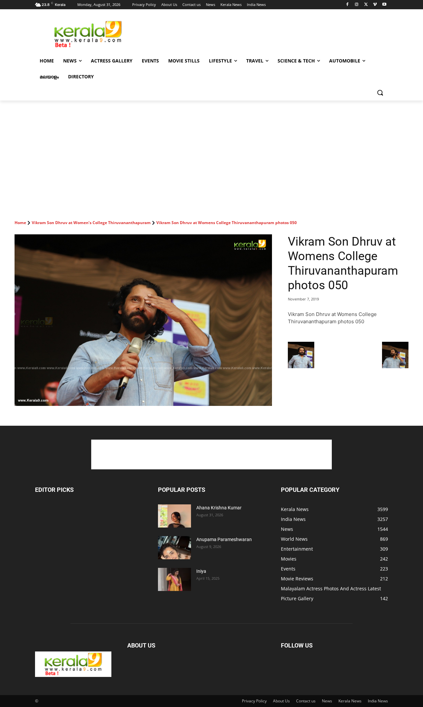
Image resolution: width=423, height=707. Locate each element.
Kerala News (350, 701)
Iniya (201, 571)
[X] (366, 5)
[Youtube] (384, 5)
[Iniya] (174, 579)
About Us (281, 701)
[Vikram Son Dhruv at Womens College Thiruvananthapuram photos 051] (395, 366)
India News (378, 701)
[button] (380, 92)
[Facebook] (347, 5)
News (327, 701)
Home (20, 222)
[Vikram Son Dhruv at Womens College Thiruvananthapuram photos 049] (301, 366)
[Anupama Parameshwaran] (174, 547)
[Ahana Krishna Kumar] (174, 516)
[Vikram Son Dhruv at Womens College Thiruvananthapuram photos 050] (143, 320)
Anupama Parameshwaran (224, 539)
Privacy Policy (254, 701)
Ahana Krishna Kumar (219, 507)
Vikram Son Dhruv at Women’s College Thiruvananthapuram (91, 222)
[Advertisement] (261, 33)
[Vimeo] (375, 5)
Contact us (306, 701)
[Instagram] (357, 5)
